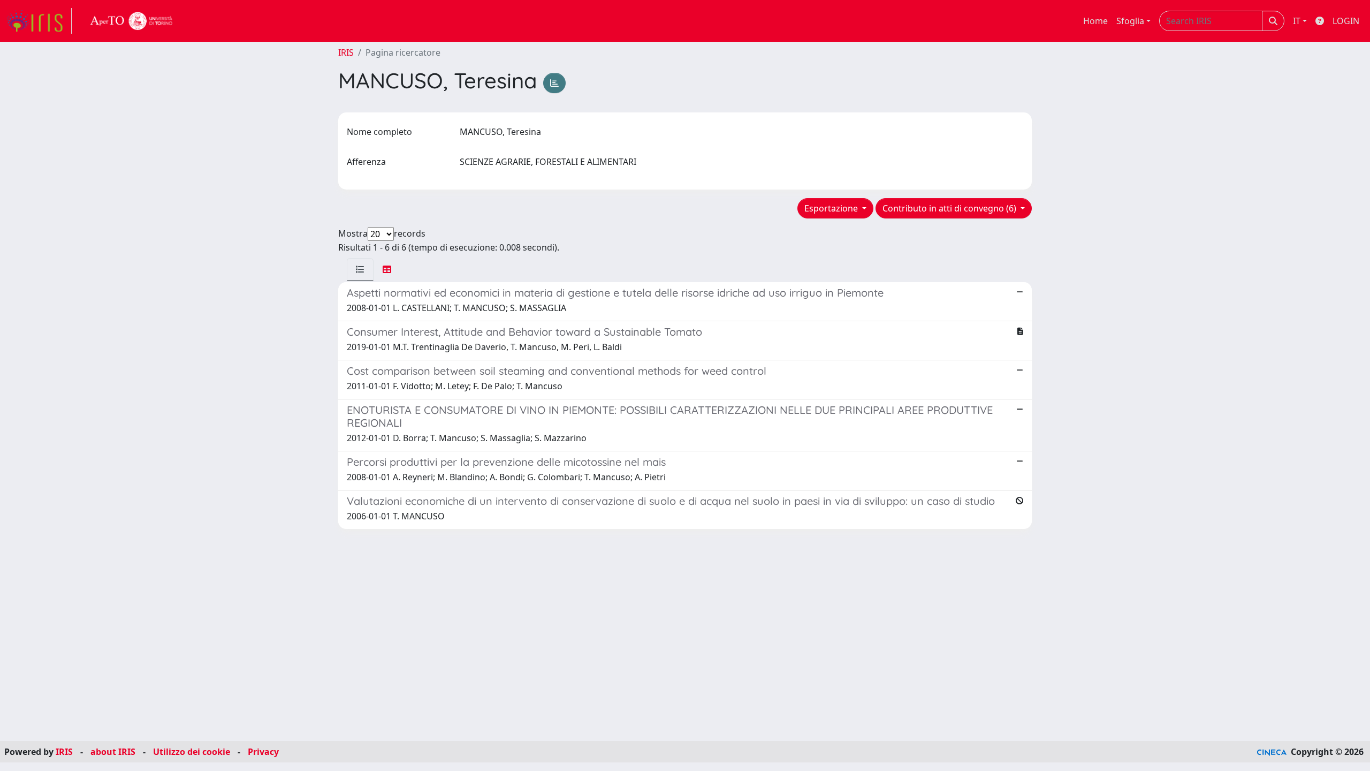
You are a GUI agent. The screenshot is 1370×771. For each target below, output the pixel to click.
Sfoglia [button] (1130, 21)
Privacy (263, 752)
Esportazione (832, 208)
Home (1095, 21)
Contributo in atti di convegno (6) (950, 208)
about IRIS (112, 752)
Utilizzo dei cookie (191, 752)
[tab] (360, 269)
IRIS (346, 52)
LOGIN (1346, 21)
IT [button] (1296, 21)
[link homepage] (39, 21)
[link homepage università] (131, 21)
